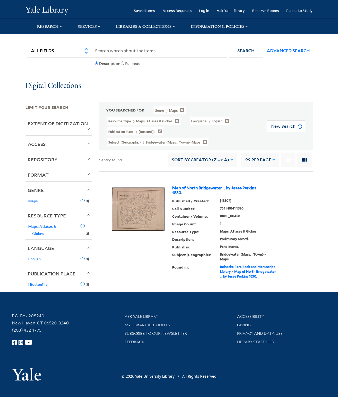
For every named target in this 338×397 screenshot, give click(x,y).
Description (109, 63)
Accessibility (250, 316)
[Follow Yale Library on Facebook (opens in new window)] (14, 342)
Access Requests (177, 10)
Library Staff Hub (255, 342)
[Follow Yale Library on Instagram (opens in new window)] (20, 342)
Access (37, 144)
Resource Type (47, 215)
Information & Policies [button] (218, 26)
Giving (244, 325)
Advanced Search (288, 50)
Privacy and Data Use (260, 333)
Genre (36, 190)
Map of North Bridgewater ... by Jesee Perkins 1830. (214, 190)
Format (38, 175)
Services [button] (87, 26)
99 (258, 159)
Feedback (134, 342)
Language (41, 248)
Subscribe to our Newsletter (156, 333)
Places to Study (299, 10)
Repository (43, 159)
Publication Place (52, 273)
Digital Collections (53, 86)
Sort (200, 159)
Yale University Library (46, 10)
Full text (132, 63)
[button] (246, 50)
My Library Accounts (147, 325)
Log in (204, 10)
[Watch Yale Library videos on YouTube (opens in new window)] (28, 342)
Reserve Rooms (265, 10)
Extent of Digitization (58, 123)
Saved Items (144, 10)
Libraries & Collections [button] (144, 26)
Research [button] (48, 26)
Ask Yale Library (231, 10)
